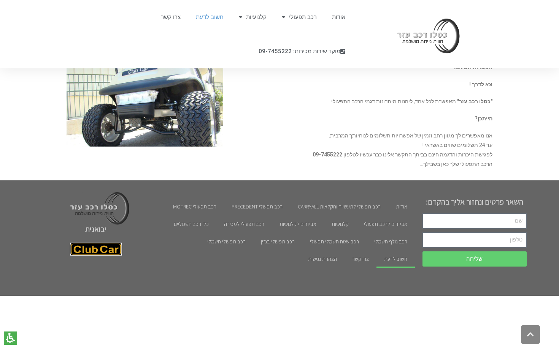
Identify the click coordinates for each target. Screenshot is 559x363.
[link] (424, 36)
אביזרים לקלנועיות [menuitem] (298, 224)
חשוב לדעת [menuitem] (210, 17)
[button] (10, 338)
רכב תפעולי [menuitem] (303, 17)
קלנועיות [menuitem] (256, 17)
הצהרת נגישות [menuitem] (322, 259)
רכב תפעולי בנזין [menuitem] (278, 241)
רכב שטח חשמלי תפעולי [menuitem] (334, 241)
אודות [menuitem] (338, 17)
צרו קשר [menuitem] (171, 17)
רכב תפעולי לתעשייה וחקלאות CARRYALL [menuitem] (339, 206)
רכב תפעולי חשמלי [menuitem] (226, 241)
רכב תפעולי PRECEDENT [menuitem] (257, 206)
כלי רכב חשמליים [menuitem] (191, 224)
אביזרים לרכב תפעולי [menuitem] (385, 224)
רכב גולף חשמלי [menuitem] (390, 241)
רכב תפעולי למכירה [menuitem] (244, 224)
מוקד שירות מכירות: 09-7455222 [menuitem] (299, 51)
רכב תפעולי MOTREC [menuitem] (194, 206)
